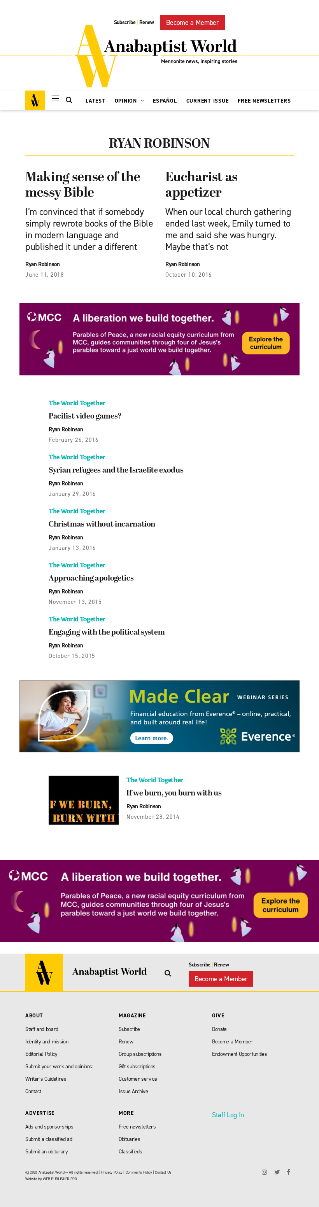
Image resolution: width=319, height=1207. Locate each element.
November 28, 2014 (153, 817)
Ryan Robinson (42, 264)
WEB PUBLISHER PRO (60, 1178)
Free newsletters (137, 1126)
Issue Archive (133, 1091)
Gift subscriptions (137, 1066)
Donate (219, 1029)
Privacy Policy (111, 1172)
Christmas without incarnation (102, 524)
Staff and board (41, 1029)
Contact (33, 1091)
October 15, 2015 (72, 656)
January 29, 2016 (72, 494)
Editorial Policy (41, 1054)
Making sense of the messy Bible (82, 185)
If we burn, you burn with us (173, 793)
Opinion (127, 101)
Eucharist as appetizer (201, 185)
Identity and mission (46, 1041)
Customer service (138, 1079)
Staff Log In (228, 1115)
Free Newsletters (264, 101)
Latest (95, 101)
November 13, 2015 (75, 602)
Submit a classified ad (48, 1139)
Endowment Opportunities (239, 1054)
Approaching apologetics (91, 578)
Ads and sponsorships (49, 1126)
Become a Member (192, 22)
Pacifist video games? (85, 416)
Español (165, 101)
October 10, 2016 (188, 275)
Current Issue (207, 101)
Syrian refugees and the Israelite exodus (116, 470)
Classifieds (130, 1151)
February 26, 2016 (74, 440)
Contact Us (163, 1172)
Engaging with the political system (107, 632)
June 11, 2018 (44, 275)
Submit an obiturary (46, 1151)
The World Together (77, 403)
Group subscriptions (140, 1054)
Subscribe (125, 22)
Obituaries (129, 1139)
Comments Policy (139, 1172)
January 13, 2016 (72, 548)
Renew (146, 22)
